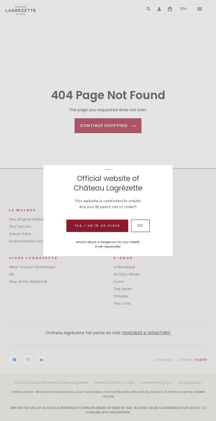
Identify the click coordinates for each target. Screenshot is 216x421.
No (140, 226)
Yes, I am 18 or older (97, 226)
